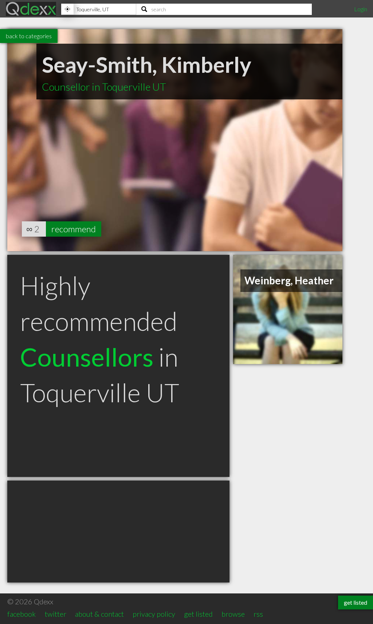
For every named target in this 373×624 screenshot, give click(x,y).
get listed (198, 613)
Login (360, 8)
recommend (73, 229)
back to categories (29, 35)
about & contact (99, 613)
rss (258, 613)
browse (233, 613)
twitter (55, 613)
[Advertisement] (118, 531)
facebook (21, 613)
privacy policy (154, 613)
